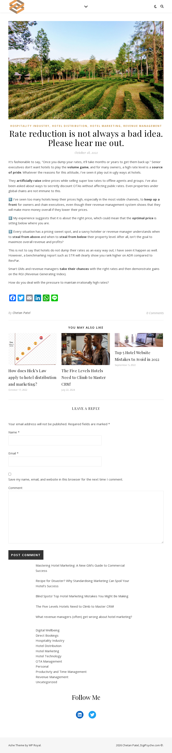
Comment (15, 488)
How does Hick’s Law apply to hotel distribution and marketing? (32, 377)
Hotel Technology (48, 656)
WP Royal (35, 745)
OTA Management (49, 661)
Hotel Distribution (69, 126)
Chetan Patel (22, 313)
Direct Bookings (47, 635)
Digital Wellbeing (48, 630)
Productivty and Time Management (61, 671)
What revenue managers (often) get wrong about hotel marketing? (84, 617)
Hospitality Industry (30, 126)
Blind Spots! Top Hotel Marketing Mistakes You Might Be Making (82, 596)
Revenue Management (142, 126)
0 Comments (155, 313)
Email (13, 453)
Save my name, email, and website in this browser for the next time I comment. (65, 479)
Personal (42, 666)
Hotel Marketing (105, 126)
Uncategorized (46, 682)
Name (14, 432)
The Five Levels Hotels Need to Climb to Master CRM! (83, 377)
